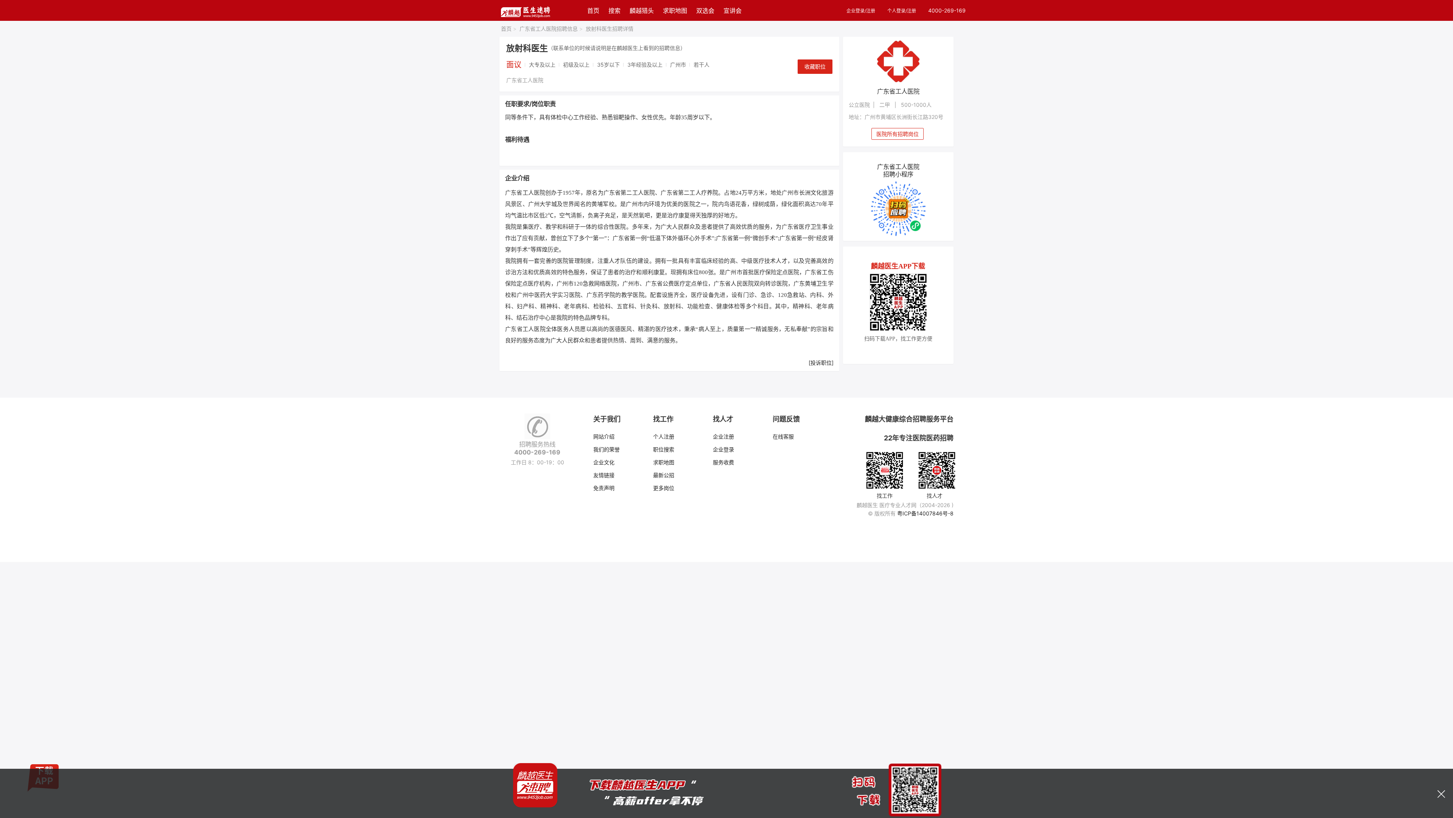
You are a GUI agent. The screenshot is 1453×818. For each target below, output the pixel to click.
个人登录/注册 (901, 11)
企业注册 (723, 436)
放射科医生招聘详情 (609, 28)
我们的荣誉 (606, 449)
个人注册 (663, 436)
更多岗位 (663, 488)
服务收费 (723, 462)
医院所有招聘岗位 (897, 134)
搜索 (614, 10)
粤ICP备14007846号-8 (925, 513)
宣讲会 (732, 10)
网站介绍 (603, 436)
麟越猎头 (642, 10)
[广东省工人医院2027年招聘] (898, 61)
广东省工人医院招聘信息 (551, 28)
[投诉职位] (821, 362)
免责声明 (603, 488)
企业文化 (603, 462)
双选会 (705, 10)
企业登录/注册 (860, 11)
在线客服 (783, 436)
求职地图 (675, 10)
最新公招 (663, 475)
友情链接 (603, 475)
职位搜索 (663, 449)
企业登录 (723, 449)
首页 (593, 10)
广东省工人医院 (524, 80)
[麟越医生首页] (525, 10)
